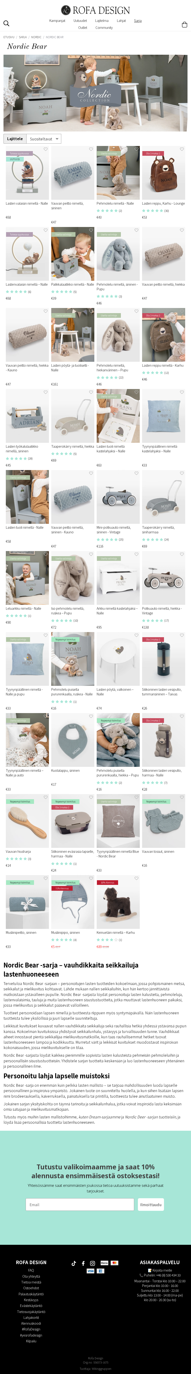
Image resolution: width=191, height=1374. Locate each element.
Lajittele (15, 138)
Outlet (82, 27)
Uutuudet (80, 20)
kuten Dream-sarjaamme (99, 1117)
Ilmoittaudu (151, 1204)
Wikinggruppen (101, 1369)
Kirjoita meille (162, 1270)
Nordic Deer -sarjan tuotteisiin (150, 1117)
